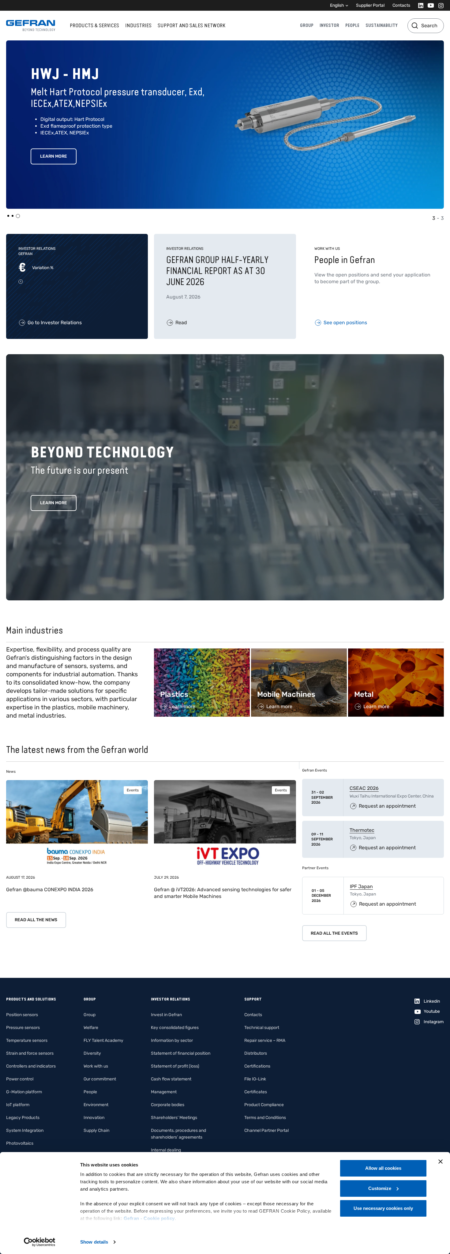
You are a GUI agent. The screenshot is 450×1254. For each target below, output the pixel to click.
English (337, 5)
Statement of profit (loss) (175, 1066)
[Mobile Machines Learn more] (299, 652)
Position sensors (22, 1014)
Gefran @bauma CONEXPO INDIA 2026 (49, 889)
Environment (96, 1104)
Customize (379, 1188)
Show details (94, 1242)
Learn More (53, 156)
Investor (329, 25)
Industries (138, 25)
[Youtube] (429, 5)
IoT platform (17, 1104)
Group (306, 25)
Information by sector (172, 1040)
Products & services (94, 25)
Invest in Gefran (166, 1014)
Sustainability (382, 25)
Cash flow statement (171, 1079)
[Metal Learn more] (396, 652)
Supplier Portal (370, 5)
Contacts (401, 5)
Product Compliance (264, 1104)
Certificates (255, 1091)
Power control (19, 1079)
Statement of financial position (180, 1053)
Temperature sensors (26, 1040)
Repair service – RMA (264, 1040)
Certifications (257, 1066)
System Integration (24, 1130)
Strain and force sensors (30, 1053)
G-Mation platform (24, 1091)
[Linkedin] (419, 5)
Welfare (91, 1027)
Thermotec (362, 830)
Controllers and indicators (31, 1066)
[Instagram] (439, 5)
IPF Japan (361, 886)
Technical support (261, 1027)
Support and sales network (191, 25)
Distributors (255, 1053)
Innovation (94, 1117)
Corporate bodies (167, 1104)
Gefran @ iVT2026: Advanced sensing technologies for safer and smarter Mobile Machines (222, 893)
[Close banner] (440, 1161)
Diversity (92, 1053)
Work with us (96, 1066)
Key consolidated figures (175, 1027)
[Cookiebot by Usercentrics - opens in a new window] (39, 1242)
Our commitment (100, 1079)
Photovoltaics (19, 1143)
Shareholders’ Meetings (174, 1117)
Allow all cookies (383, 1168)
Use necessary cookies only (383, 1208)
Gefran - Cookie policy (149, 1218)
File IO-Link (255, 1079)
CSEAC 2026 (364, 788)
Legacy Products (22, 1117)
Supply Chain (96, 1130)
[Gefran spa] (30, 25)
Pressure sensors (23, 1027)
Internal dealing (166, 1150)
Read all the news (36, 919)
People (352, 25)
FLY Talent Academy (103, 1040)
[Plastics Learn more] (202, 652)
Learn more (53, 502)
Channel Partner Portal (266, 1130)
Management (164, 1091)
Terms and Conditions (265, 1117)
